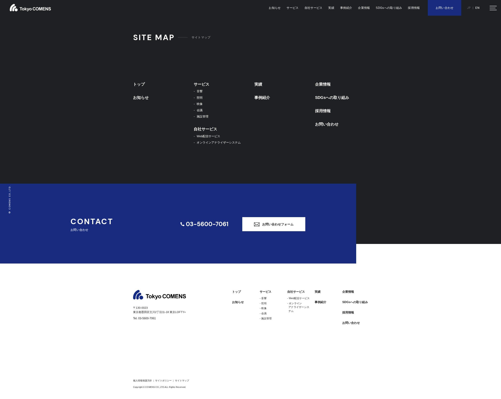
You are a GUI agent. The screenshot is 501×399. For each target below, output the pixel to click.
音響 (200, 91)
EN (477, 8)
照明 (200, 97)
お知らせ (275, 7)
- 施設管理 (266, 318)
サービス (292, 7)
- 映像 (263, 308)
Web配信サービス (208, 136)
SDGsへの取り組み (389, 7)
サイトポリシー (163, 380)
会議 (200, 110)
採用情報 (414, 7)
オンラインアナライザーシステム (219, 142)
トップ (139, 84)
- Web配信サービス (298, 298)
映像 (200, 104)
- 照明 (263, 303)
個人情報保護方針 (142, 380)
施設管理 (202, 116)
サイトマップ (181, 380)
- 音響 (263, 298)
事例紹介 (346, 7)
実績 (331, 7)
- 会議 (263, 313)
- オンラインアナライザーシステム (298, 307)
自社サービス (314, 7)
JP (469, 8)
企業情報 (364, 7)
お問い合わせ (445, 7)
